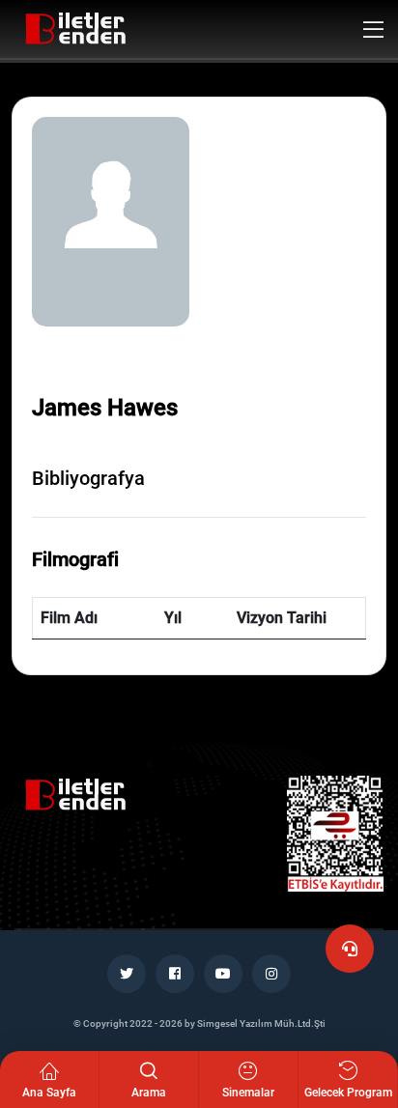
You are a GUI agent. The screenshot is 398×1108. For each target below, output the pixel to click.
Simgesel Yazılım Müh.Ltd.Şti (261, 1023)
